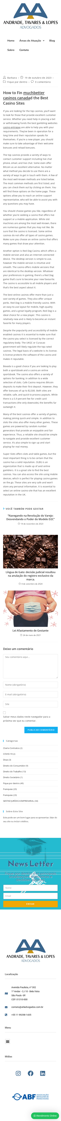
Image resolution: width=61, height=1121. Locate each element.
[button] (7, 1041)
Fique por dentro (17, 81)
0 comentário (43, 81)
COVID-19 (7, 753)
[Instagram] (18, 1073)
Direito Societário (11, 777)
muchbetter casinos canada (24, 95)
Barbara (12, 77)
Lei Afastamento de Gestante (30, 630)
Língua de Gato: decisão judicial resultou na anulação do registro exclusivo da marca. (30, 575)
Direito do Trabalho (12, 771)
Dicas (5, 759)
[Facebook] (30, 1073)
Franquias (8, 789)
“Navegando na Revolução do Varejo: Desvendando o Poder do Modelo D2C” (30, 517)
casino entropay (11, 127)
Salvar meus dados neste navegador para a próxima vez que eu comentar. (26, 718)
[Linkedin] (42, 1073)
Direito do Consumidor (14, 765)
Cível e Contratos (11, 748)
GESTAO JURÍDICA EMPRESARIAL (18, 800)
